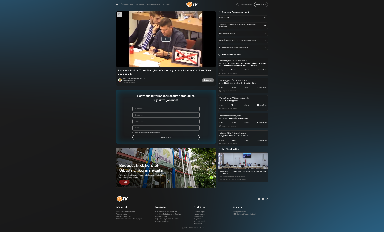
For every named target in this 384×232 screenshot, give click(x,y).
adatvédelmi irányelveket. (152, 132)
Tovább (124, 182)
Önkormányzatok (127, 4)
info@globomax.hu (240, 212)
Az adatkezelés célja (123, 216)
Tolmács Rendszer (162, 221)
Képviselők (140, 4)
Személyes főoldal (153, 4)
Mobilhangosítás (161, 216)
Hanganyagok (199, 214)
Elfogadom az (148, 132)
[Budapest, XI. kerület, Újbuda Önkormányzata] (120, 80)
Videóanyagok (199, 212)
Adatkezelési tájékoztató (125, 212)
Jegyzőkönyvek (199, 221)
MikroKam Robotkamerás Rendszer (168, 214)
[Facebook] (259, 199)
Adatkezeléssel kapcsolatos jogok (129, 219)
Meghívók (197, 219)
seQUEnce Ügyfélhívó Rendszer (166, 219)
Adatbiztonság (121, 214)
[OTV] (192, 4)
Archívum (166, 4)
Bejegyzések (199, 216)
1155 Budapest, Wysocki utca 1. (244, 214)
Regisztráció (261, 4)
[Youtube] (263, 199)
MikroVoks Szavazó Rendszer (166, 212)
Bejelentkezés (246, 4)
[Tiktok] (267, 199)
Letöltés (209, 80)
